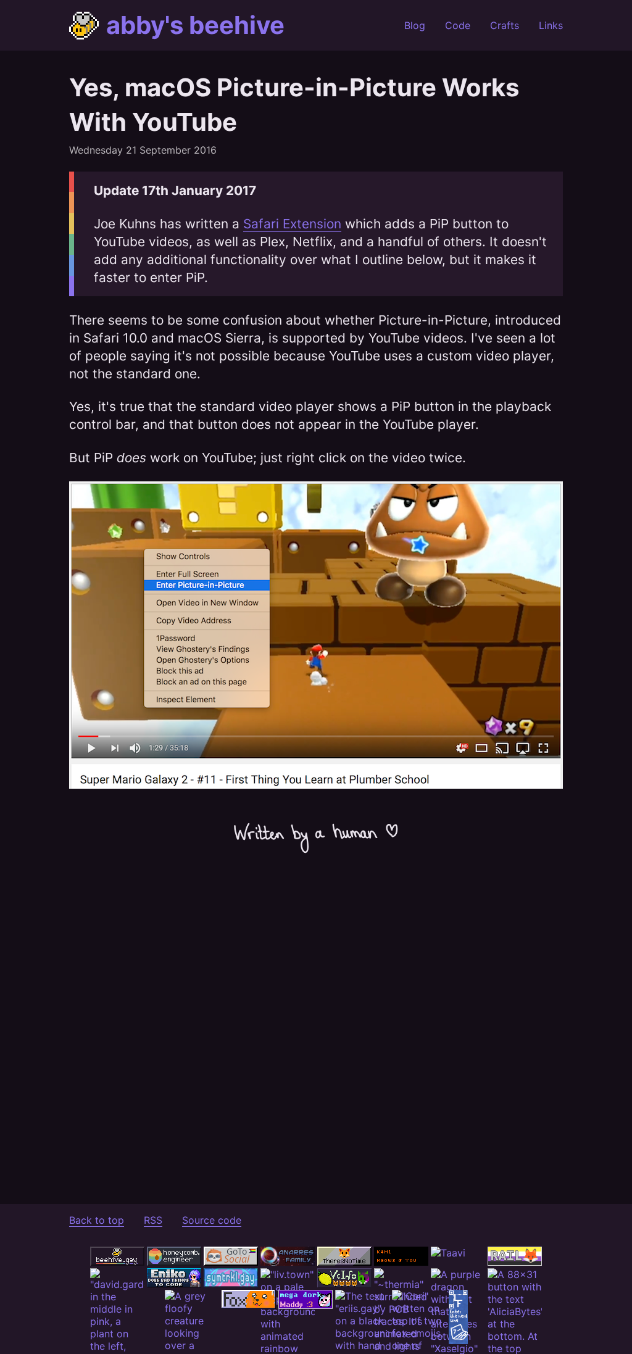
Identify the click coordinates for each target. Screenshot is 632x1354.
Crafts (504, 25)
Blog (414, 25)
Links (551, 25)
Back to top (96, 1220)
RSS (153, 1220)
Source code (211, 1220)
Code (457, 25)
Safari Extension (292, 223)
